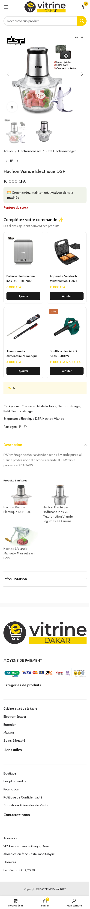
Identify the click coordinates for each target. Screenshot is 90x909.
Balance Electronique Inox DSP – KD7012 (20, 278)
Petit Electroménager (61, 151)
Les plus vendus (14, 781)
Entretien (9, 725)
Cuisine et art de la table (20, 708)
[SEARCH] (82, 21)
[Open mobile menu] (5, 7)
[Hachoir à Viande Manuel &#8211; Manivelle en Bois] (20, 536)
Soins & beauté (14, 740)
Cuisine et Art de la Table (39, 406)
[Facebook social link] (19, 427)
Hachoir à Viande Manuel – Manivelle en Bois (19, 553)
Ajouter (23, 296)
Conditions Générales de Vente (25, 805)
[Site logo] (45, 6)
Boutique (9, 773)
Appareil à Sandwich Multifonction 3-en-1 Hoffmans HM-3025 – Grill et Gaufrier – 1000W (66, 278)
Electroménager (29, 151)
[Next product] (17, 161)
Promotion (11, 789)
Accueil (8, 151)
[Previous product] (6, 161)
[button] (8, 74)
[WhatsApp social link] (25, 427)
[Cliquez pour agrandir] (12, 107)
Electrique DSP (31, 419)
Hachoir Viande (53, 419)
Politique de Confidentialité (22, 797)
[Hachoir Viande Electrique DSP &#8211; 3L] (20, 495)
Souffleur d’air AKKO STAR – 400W (63, 353)
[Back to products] (12, 161)
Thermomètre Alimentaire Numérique (22, 353)
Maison (8, 732)
